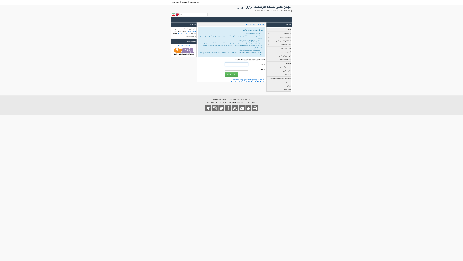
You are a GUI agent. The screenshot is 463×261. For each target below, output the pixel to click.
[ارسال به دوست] (242, 108)
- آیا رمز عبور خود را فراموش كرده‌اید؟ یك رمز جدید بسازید (247, 81)
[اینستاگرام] (215, 108)
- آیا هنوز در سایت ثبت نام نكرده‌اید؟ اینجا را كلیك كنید (249, 79)
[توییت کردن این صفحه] (221, 108)
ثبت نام (184, 2)
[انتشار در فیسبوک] (228, 108)
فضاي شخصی (232, 99)
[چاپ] (255, 108)
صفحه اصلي (247, 99)
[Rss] (235, 108)
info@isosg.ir (191, 31)
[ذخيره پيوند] (248, 108)
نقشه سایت (215, 99)
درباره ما (240, 99)
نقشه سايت (175, 2)
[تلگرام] (208, 108)
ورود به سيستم (195, 2)
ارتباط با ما (223, 99)
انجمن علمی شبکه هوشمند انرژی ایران (264, 7)
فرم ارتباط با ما (182, 34)
